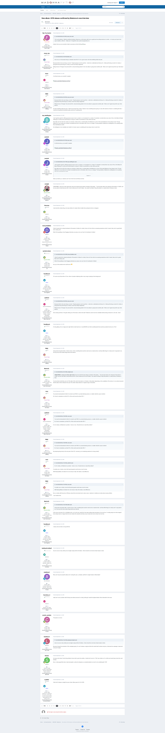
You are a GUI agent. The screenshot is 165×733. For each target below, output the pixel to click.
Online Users (52, 10)
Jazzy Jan (69, 36)
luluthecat (47, 636)
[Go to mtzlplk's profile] (47, 188)
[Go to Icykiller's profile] (47, 684)
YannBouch (47, 273)
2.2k (47, 690)
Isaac (46, 73)
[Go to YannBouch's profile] (47, 278)
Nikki (68, 56)
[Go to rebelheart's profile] (47, 577)
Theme (77, 729)
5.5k (47, 262)
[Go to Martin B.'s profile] (47, 373)
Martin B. (46, 368)
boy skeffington (46, 115)
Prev (45, 28)
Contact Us (82, 729)
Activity (48, 6)
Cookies (88, 729)
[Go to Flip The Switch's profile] (47, 38)
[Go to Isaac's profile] (47, 78)
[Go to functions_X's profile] (47, 599)
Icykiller (46, 679)
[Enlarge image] (61, 80)
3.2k (47, 126)
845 (47, 626)
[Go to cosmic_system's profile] (47, 620)
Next (70, 28)
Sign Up (121, 2)
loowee (48, 21)
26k (47, 402)
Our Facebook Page (62, 10)
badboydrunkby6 (47, 548)
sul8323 (46, 297)
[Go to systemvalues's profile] (47, 255)
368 (47, 84)
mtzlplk (47, 184)
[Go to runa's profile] (47, 396)
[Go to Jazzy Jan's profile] (47, 58)
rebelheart (47, 572)
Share (111, 22)
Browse (43, 6)
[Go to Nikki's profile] (47, 98)
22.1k (47, 44)
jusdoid (47, 137)
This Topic (118, 6)
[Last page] (73, 28)
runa (46, 391)
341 (47, 309)
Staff (47, 10)
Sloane (47, 655)
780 (47, 606)
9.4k (47, 379)
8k (47, 195)
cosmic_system (46, 615)
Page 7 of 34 (78, 28)
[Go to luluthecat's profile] (47, 641)
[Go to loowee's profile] (43, 22)
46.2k (47, 64)
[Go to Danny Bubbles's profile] (47, 230)
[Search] (123, 7)
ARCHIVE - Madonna (59, 23)
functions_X (46, 595)
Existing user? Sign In (112, 2)
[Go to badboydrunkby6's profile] (47, 553)
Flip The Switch (46, 33)
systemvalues (47, 251)
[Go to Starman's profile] (47, 210)
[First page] (42, 28)
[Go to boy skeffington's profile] (47, 120)
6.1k (47, 216)
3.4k (47, 284)
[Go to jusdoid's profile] (47, 141)
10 (47, 236)
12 (67, 28)
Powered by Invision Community (82, 731)
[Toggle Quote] (55, 36)
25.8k (47, 105)
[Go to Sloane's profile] (47, 660)
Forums (42, 10)
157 (47, 559)
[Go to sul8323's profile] (47, 302)
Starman (46, 205)
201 (47, 647)
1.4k (47, 148)
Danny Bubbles (46, 225)
